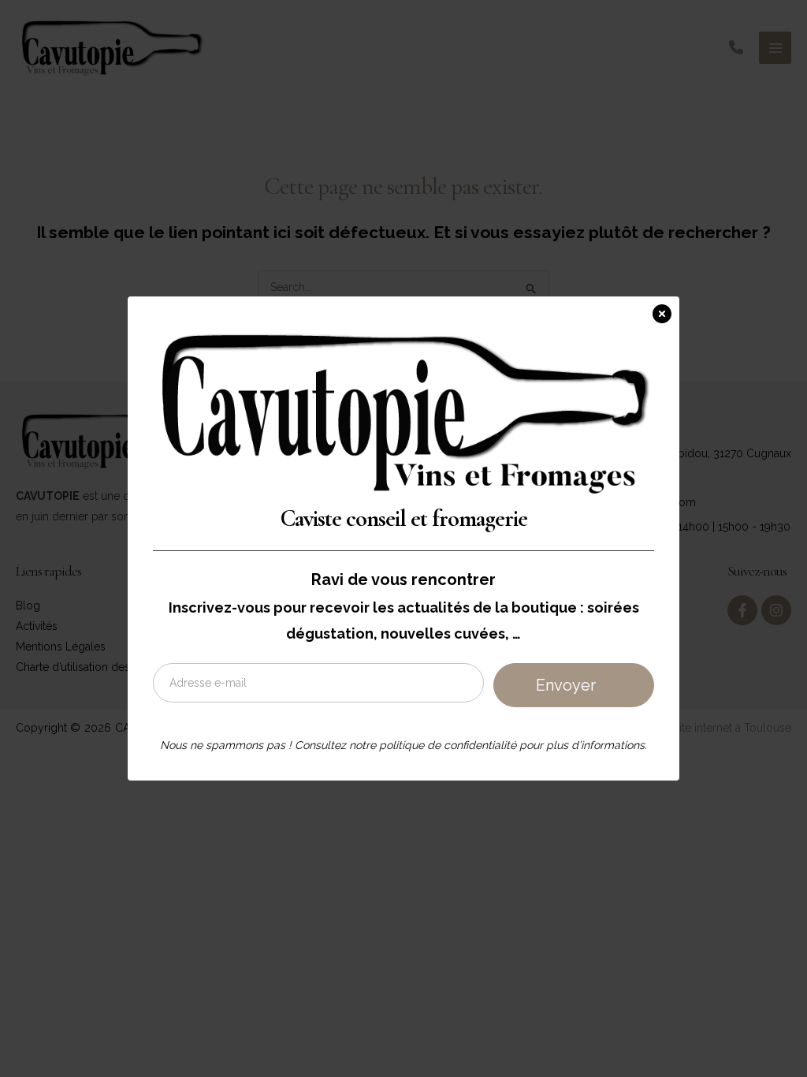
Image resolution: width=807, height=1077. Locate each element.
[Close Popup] (666, 310)
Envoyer (566, 685)
